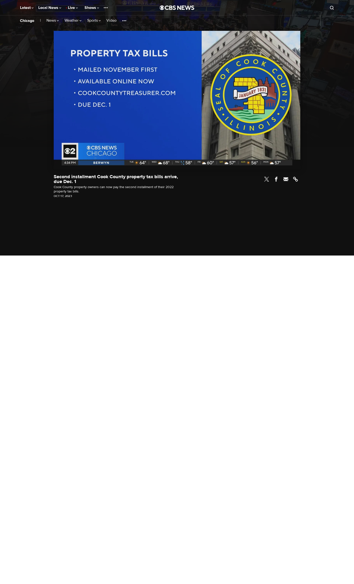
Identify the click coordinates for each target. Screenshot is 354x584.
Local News (48, 8)
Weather (72, 20)
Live (72, 7)
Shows (91, 8)
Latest (26, 8)
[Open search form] (332, 8)
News (51, 20)
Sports (93, 20)
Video (111, 20)
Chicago (27, 20)
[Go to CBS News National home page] (177, 7)
